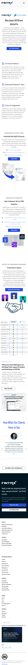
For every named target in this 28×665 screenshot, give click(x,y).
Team (3, 599)
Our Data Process (5, 533)
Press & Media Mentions (6, 603)
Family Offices (4, 526)
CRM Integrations (5, 567)
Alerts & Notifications (5, 565)
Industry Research (5, 582)
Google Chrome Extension (6, 574)
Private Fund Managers (5, 541)
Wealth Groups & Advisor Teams (7, 530)
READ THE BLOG (8, 388)
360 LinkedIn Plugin (5, 572)
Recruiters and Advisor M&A (6, 543)
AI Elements (4, 561)
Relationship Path (5, 563)
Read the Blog (4, 580)
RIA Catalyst (4, 617)
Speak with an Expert (14, 289)
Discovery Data (4, 613)
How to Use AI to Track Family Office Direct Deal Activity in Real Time (13, 625)
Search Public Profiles (5, 590)
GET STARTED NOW (14, 48)
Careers (3, 601)
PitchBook (3, 615)
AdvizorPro (3, 611)
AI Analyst (3, 559)
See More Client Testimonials (13, 468)
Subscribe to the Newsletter (6, 584)
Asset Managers (4, 539)
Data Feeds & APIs (5, 570)
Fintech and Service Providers (7, 545)
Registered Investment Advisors (7, 524)
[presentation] (2, 448)
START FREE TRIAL (14, 505)
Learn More (14, 158)
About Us (3, 598)
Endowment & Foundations (6, 532)
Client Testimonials (5, 588)
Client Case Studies (5, 586)
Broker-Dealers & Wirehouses (7, 528)
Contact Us (3, 605)
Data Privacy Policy (4, 664)
